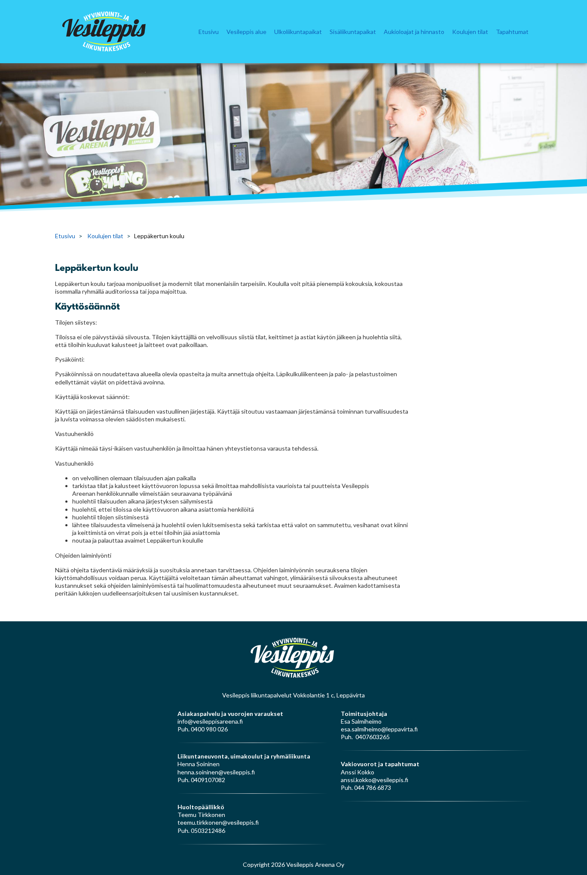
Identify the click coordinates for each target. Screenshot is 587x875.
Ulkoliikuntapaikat (298, 31)
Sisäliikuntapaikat (353, 31)
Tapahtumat (512, 31)
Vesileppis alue (246, 31)
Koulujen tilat (470, 31)
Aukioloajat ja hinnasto (414, 31)
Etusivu (209, 31)
